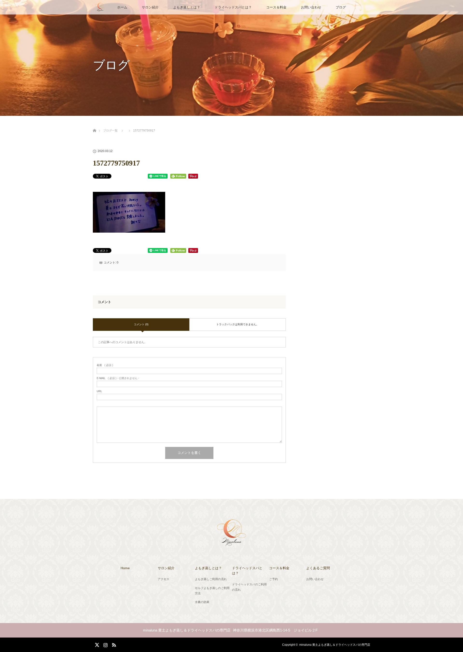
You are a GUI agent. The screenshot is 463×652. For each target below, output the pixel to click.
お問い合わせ (311, 7)
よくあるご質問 (318, 568)
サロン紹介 (150, 7)
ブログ (341, 7)
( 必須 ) (105, 365)
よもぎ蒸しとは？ (186, 7)
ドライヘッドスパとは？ (233, 7)
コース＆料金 (276, 7)
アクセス (163, 579)
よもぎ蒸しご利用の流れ (211, 579)
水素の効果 (202, 602)
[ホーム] (94, 125)
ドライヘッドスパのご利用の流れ (249, 587)
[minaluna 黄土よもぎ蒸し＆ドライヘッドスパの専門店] (231, 543)
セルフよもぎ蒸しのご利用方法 (212, 590)
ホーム (122, 7)
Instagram (105, 644)
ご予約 (273, 579)
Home (125, 568)
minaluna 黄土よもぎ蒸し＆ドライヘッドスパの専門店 (334, 644)
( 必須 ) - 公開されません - (118, 378)
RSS (113, 644)
